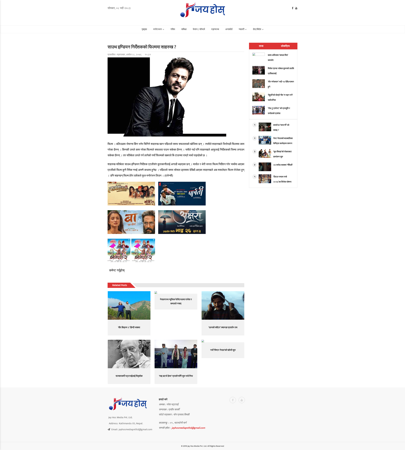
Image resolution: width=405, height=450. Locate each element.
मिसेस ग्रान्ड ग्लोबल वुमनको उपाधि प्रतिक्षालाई (281, 71)
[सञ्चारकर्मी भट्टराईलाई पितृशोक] (129, 354)
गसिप (173, 29)
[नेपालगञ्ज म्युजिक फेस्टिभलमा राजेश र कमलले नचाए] (176, 292)
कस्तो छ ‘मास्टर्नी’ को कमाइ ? (281, 127)
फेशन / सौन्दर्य (199, 29)
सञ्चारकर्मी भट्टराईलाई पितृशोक (129, 376)
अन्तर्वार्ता (228, 29)
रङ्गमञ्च (215, 29)
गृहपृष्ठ (144, 29)
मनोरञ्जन (157, 29)
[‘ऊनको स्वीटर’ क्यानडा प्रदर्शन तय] (223, 305)
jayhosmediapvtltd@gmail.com (188, 428)
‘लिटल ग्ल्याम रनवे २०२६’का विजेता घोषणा (282, 179)
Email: (131, 429)
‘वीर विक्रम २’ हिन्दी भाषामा (129, 327)
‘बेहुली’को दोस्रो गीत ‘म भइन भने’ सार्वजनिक (280, 97)
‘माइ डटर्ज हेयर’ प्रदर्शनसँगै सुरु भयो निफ (176, 376)
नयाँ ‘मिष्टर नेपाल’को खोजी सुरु (223, 350)
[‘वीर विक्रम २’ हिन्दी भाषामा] (129, 305)
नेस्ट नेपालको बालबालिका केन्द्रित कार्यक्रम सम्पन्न (283, 141)
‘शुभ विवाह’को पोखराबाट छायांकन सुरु (282, 154)
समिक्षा (184, 29)
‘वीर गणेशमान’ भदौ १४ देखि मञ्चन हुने (281, 84)
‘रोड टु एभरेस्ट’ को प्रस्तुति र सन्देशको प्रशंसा (279, 110)
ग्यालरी (241, 29)
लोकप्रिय (285, 46)
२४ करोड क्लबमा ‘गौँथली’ (283, 165)
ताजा (261, 46)
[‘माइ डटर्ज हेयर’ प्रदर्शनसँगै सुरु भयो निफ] (176, 354)
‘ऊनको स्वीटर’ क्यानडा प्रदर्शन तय (223, 327)
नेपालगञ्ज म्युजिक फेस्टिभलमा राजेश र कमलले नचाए (176, 302)
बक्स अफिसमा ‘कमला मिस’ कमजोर (278, 57)
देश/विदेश (257, 29)
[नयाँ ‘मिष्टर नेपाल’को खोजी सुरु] (223, 341)
